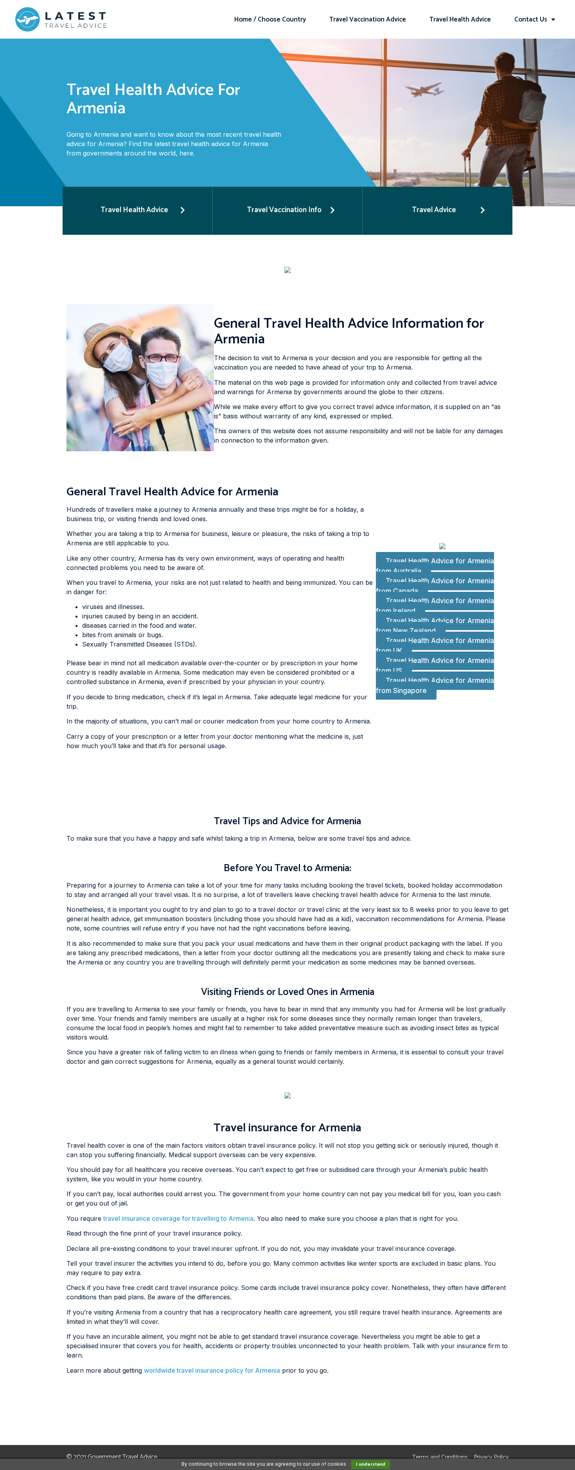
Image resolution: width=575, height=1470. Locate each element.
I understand (370, 1464)
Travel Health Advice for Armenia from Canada (435, 586)
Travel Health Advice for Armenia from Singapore (435, 686)
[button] (137, 210)
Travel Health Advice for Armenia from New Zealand (435, 626)
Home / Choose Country (270, 19)
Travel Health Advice (460, 19)
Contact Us (530, 19)
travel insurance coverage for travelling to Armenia (178, 1218)
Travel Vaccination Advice (367, 19)
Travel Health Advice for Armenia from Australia (435, 566)
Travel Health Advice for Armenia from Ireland (435, 606)
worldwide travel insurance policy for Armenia (212, 1370)
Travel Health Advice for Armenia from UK (435, 646)
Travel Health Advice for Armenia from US (435, 666)
